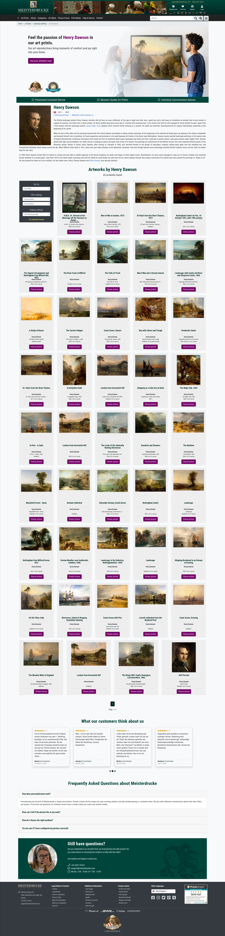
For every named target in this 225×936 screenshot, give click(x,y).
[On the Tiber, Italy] (36, 597)
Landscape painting (40, 24)
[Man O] (150, 250)
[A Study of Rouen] (36, 309)
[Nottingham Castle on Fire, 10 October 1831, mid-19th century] (188, 193)
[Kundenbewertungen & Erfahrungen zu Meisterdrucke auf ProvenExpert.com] (53, 86)
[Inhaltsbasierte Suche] (200, 18)
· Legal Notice (55, 892)
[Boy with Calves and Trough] (150, 309)
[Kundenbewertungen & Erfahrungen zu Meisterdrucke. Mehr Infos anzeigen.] (196, 894)
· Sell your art (89, 892)
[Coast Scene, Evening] (188, 595)
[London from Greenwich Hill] (112, 365)
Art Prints (25, 18)
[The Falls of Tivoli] (112, 251)
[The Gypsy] (36, 251)
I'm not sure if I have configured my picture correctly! (45, 828)
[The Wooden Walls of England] (41, 654)
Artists (33, 18)
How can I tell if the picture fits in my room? (41, 812)
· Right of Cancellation (58, 900)
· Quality (87, 897)
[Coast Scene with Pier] (112, 596)
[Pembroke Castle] (188, 307)
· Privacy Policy (56, 897)
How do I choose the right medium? (37, 820)
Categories (42, 18)
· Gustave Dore (122, 903)
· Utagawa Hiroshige (124, 900)
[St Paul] (150, 193)
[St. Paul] (36, 365)
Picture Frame (63, 18)
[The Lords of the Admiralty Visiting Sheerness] (112, 423)
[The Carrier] (74, 307)
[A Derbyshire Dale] (74, 370)
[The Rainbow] (188, 422)
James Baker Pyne (93, 126)
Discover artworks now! (41, 60)
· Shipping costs (90, 895)
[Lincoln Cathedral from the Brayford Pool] (150, 594)
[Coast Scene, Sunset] (112, 307)
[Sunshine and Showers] (150, 423)
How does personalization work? (36, 793)
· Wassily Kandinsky (124, 897)
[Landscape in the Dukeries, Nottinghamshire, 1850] (112, 538)
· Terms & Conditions (58, 895)
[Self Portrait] (184, 657)
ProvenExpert (46, 761)
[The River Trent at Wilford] (74, 250)
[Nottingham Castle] (150, 481)
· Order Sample (89, 906)
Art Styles (52, 18)
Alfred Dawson (94, 160)
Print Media (76, 18)
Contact (99, 18)
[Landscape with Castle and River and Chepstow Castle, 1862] (188, 250)
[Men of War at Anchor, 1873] (112, 193)
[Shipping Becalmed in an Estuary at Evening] (188, 537)
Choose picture (74, 232)
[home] (18, 18)
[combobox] (163, 891)
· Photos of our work (91, 900)
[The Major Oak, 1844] (188, 370)
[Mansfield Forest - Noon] (36, 481)
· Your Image (89, 889)
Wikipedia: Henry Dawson (82, 115)
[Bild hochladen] (206, 18)
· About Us (54, 906)
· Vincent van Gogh (124, 889)
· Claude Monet (123, 892)
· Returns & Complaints (58, 903)
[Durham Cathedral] (74, 480)
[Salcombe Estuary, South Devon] (112, 481)
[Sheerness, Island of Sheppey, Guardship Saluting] (74, 595)
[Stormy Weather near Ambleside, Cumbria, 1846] (74, 539)
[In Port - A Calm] (36, 422)
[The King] (136, 654)
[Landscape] (188, 480)
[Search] (195, 18)
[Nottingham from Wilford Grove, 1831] (36, 539)
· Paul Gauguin (122, 895)
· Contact (54, 889)
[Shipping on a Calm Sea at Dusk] (150, 366)
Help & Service (88, 18)
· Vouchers (88, 903)
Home (20, 24)
